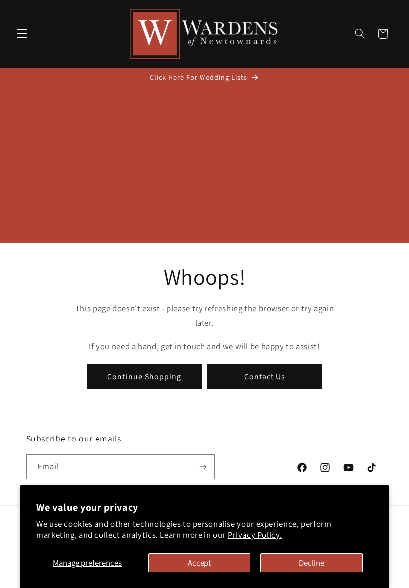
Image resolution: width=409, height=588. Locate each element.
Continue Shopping (144, 376)
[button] (21, 33)
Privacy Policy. (255, 534)
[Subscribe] (202, 466)
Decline (311, 562)
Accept (199, 562)
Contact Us (265, 376)
